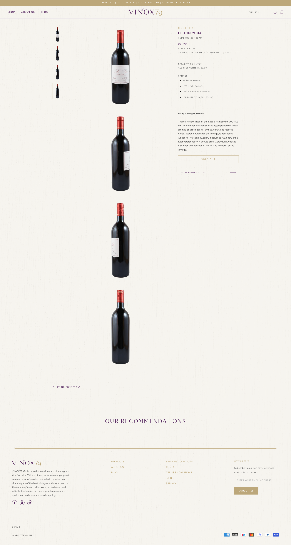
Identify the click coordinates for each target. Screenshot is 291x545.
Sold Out (208, 159)
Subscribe (246, 490)
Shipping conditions (67, 387)
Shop (11, 11)
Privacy (171, 483)
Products (117, 461)
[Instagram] (22, 502)
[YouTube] (29, 502)
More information (193, 172)
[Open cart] (282, 12)
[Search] (275, 12)
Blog (44, 11)
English (254, 12)
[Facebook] (14, 502)
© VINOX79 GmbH (22, 535)
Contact (172, 467)
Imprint (171, 478)
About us (28, 11)
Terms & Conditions (179, 472)
